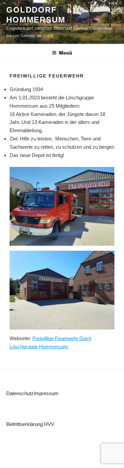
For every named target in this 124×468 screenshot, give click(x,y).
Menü (65, 53)
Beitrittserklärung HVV (30, 424)
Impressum (46, 393)
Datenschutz (20, 393)
